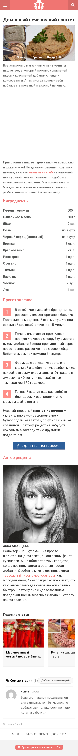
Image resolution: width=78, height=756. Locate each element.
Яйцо (7, 224)
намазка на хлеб (40, 172)
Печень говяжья (16, 210)
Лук (6, 290)
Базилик (9, 277)
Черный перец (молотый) (23, 237)
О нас (16, 733)
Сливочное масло (17, 217)
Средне (37, 57)
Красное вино (13, 250)
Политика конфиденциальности (45, 733)
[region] (39, 124)
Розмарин (11, 257)
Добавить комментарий (55, 680)
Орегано (9, 263)
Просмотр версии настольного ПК (40, 747)
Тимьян (9, 270)
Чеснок (9, 283)
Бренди (9, 244)
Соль (7, 230)
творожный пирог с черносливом (29, 575)
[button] (5, 5)
